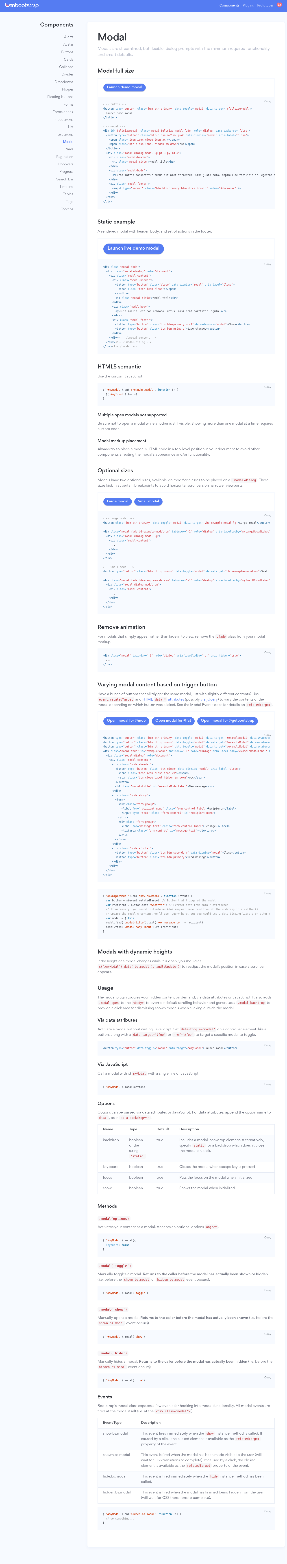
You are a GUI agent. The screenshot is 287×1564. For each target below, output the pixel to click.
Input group (63, 119)
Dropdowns (64, 82)
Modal (68, 142)
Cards (68, 59)
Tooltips (67, 209)
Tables (68, 194)
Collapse (66, 67)
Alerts (68, 37)
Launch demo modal (124, 87)
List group (65, 134)
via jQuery (209, 699)
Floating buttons (60, 97)
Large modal (117, 501)
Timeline (66, 187)
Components (229, 5)
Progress (66, 172)
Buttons (67, 52)
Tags (69, 202)
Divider (67, 74)
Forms (68, 104)
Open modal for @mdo (126, 721)
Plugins (248, 5)
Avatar (68, 45)
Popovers (65, 164)
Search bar (64, 179)
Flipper (67, 89)
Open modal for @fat (173, 721)
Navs (69, 149)
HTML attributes (163, 699)
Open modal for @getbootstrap (227, 721)
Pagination (64, 157)
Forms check (63, 112)
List (70, 127)
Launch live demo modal (133, 248)
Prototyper (265, 5)
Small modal (148, 501)
